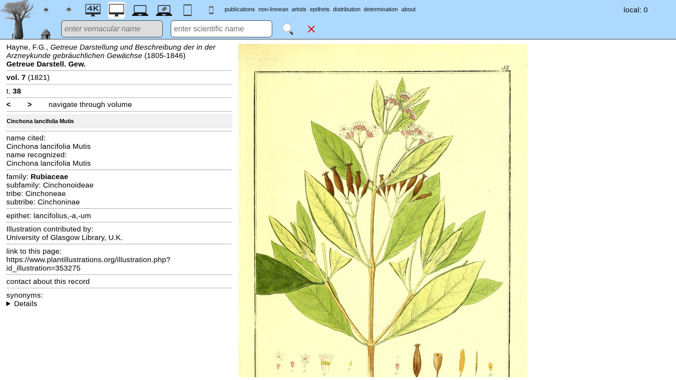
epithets (320, 9)
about (408, 9)
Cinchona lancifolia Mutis (40, 121)
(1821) (28, 77)
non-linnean (273, 9)
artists (299, 9)
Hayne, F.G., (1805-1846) (110, 55)
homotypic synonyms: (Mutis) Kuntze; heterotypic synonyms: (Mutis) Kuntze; (119, 303)
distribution (347, 9)
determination (381, 9)
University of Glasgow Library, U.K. (64, 237)
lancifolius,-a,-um (62, 215)
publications (240, 9)
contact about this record (48, 281)
